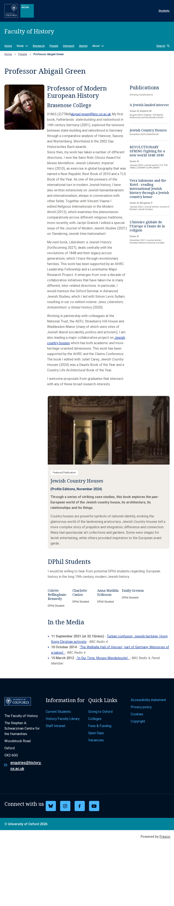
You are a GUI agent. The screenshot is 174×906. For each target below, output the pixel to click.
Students (164, 10)
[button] (161, 46)
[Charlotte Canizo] (83, 598)
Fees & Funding (99, 726)
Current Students (58, 712)
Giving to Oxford (100, 712)
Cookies (137, 714)
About (96, 46)
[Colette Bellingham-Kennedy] (59, 598)
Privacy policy (141, 707)
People (53, 46)
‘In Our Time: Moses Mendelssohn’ (103, 658)
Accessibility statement (148, 700)
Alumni (83, 46)
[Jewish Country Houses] (109, 472)
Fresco (165, 837)
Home (8, 46)
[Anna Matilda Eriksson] (108, 598)
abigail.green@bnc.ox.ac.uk (91, 114)
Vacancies (96, 740)
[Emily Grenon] (133, 598)
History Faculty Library (63, 719)
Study (20, 46)
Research (39, 46)
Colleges (94, 719)
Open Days (96, 733)
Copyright (138, 721)
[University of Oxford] (11, 11)
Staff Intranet (55, 726)
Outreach (68, 46)
